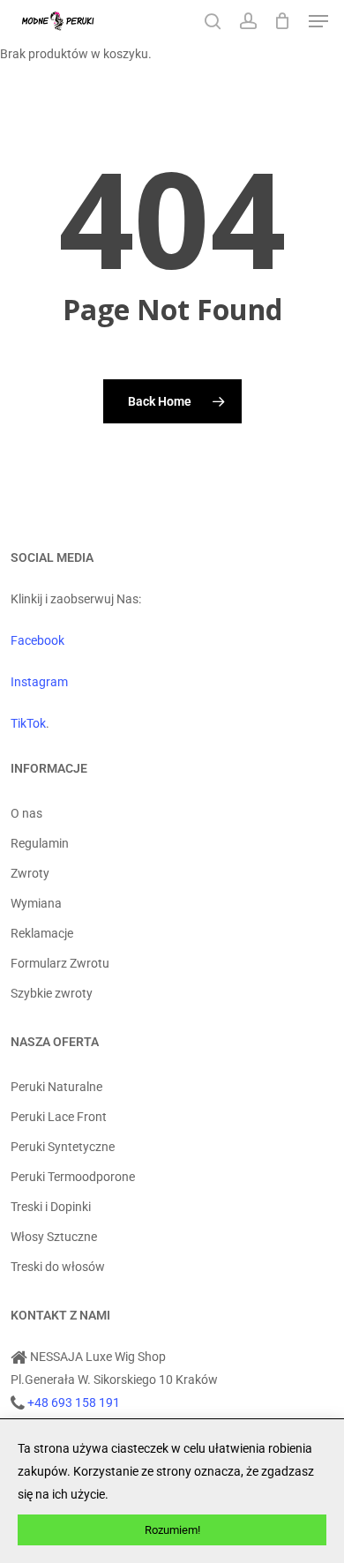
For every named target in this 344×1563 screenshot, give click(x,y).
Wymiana (36, 903)
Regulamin (40, 843)
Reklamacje (42, 933)
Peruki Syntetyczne (63, 1147)
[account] (247, 21)
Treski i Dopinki (51, 1207)
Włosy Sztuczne (54, 1237)
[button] (318, 21)
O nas (26, 813)
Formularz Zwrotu (60, 963)
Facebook (37, 640)
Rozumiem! (172, 1530)
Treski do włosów (58, 1267)
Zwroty (30, 873)
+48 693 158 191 (73, 1402)
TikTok (28, 723)
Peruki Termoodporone (73, 1177)
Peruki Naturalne (56, 1087)
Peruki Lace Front (59, 1117)
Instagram (39, 682)
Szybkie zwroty (52, 993)
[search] (212, 21)
